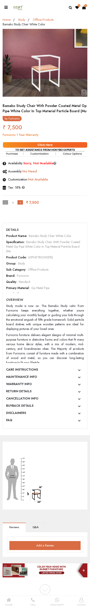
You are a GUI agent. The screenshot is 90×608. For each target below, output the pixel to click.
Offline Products (43, 20)
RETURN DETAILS (18, 391)
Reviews (14, 527)
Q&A (36, 527)
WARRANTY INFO (19, 384)
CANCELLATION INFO (22, 398)
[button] (38, 101)
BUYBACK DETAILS (19, 405)
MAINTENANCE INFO (21, 377)
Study (21, 20)
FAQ (9, 420)
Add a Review (45, 545)
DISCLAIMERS (16, 413)
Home (6, 20)
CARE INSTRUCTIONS (22, 369)
